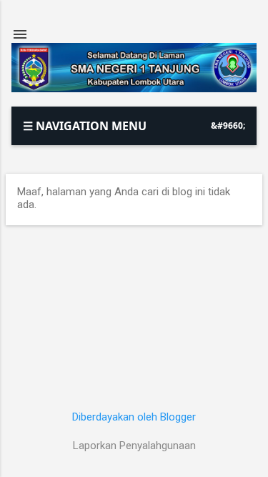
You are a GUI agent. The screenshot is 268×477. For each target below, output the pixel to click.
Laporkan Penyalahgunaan (134, 445)
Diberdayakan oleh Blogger (134, 416)
